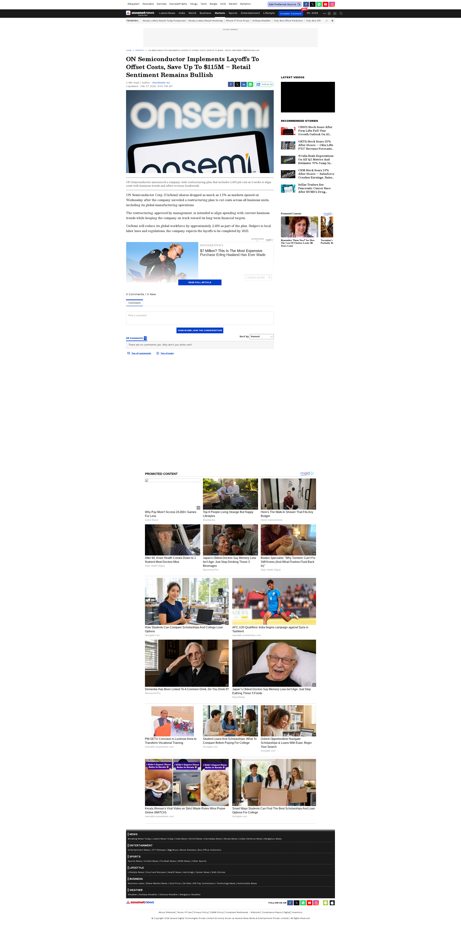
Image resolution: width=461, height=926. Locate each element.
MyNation (245, 4)
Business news (136, 883)
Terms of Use (184, 912)
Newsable (148, 4)
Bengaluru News (273, 839)
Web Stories (218, 872)
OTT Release (159, 850)
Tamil (203, 4)
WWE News (184, 861)
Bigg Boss (173, 850)
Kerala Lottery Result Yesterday (206, 20)
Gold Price (175, 883)
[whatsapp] (319, 4)
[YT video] (325, 4)
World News (195, 839)
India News (181, 839)
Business (205, 13)
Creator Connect (290, 13)
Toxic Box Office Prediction (288, 20)
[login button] (330, 13)
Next (332, 21)
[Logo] (141, 13)
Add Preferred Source (282, 4)
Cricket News (151, 861)
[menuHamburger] (335, 13)
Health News (174, 872)
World (192, 13)
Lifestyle (269, 13)
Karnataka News (213, 839)
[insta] (332, 4)
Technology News (226, 883)
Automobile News (247, 883)
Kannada (161, 4)
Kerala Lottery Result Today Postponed (164, 20)
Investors (297, 912)
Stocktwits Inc (161, 82)
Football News (168, 861)
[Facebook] (306, 4)
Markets (220, 13)
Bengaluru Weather (190, 894)
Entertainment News (139, 850)
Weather (132, 894)
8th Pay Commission (204, 883)
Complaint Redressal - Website (242, 912)
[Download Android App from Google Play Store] (325, 902)
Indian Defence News (250, 839)
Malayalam (133, 4)
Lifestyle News (136, 872)
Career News (203, 872)
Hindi (223, 4)
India (182, 13)
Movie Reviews (188, 850)
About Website (167, 912)
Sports (233, 13)
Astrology (188, 872)
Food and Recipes (156, 872)
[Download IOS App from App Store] (332, 902)
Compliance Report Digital (276, 912)
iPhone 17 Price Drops (237, 20)
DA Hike (187, 883)
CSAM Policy (216, 912)
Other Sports (199, 861)
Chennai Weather (168, 894)
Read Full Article (199, 282)
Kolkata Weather (261, 20)
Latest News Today (163, 839)
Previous (327, 21)
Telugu (194, 4)
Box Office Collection (209, 850)
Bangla (213, 4)
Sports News (135, 861)
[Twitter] (312, 4)
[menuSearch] (341, 13)
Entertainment (250, 13)
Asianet (140, 902)
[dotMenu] (324, 13)
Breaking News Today (139, 839)
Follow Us (267, 84)
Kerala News (230, 839)
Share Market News (156, 883)
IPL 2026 (312, 13)
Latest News (167, 13)
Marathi (233, 4)
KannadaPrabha (178, 4)
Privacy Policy (201, 912)
